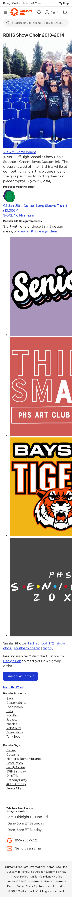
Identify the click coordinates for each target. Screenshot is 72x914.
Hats (9, 711)
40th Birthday (16, 784)
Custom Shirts (16, 703)
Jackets (11, 719)
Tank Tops (13, 736)
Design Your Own (20, 676)
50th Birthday (16, 771)
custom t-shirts (55, 871)
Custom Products (16, 867)
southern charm (27, 648)
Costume (12, 754)
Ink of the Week (13, 687)
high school (37, 643)
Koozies (11, 724)
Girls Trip (12, 776)
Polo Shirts (13, 728)
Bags (10, 698)
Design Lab (12, 661)
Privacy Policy (19, 876)
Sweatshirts (14, 732)
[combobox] (36, 23)
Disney (11, 750)
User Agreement (55, 881)
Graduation (14, 763)
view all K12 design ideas (38, 231)
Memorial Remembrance (24, 759)
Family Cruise (15, 767)
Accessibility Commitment (24, 881)
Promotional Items (42, 867)
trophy (48, 648)
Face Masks (14, 707)
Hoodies (12, 715)
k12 (51, 643)
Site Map (61, 867)
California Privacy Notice (46, 876)
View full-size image (19, 152)
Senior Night (15, 788)
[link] (21, 12)
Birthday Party (16, 780)
